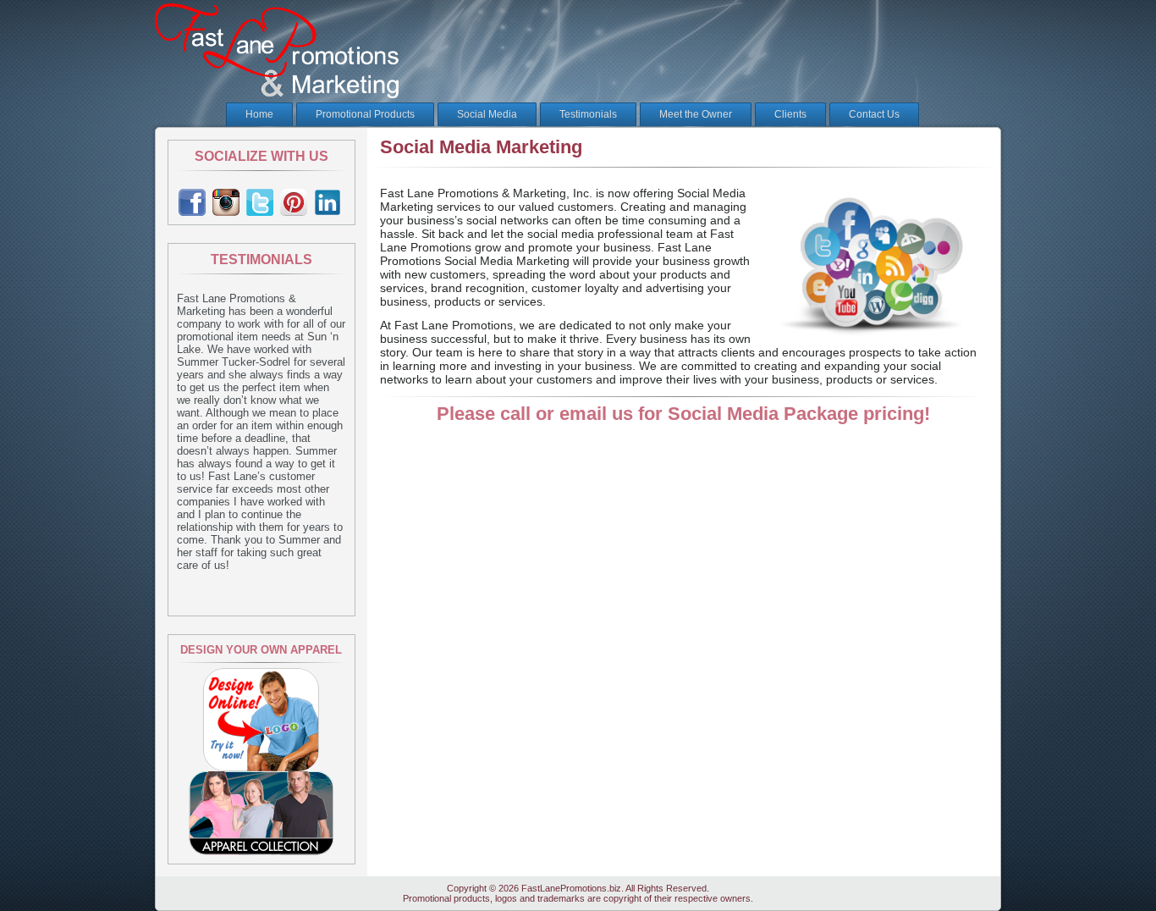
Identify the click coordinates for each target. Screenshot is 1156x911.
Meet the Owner (695, 114)
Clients (790, 114)
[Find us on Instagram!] (227, 202)
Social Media (487, 114)
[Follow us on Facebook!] (194, 202)
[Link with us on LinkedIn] (329, 202)
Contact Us (874, 114)
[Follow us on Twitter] (261, 202)
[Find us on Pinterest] (295, 202)
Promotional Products (365, 114)
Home (259, 114)
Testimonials (588, 114)
